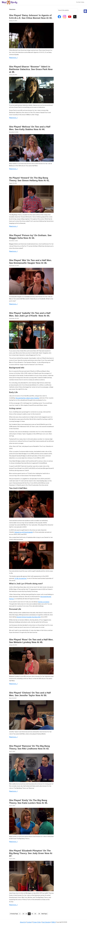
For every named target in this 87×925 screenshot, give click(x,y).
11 (27, 913)
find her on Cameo (43, 602)
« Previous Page (14, 914)
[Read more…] (13, 58)
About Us (23, 922)
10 (24, 913)
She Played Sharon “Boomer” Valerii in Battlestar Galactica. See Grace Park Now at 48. (31, 69)
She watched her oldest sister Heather (27, 398)
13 (33, 913)
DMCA (54, 922)
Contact (29, 922)
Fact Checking (46, 922)
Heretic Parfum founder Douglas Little (29, 617)
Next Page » (44, 914)
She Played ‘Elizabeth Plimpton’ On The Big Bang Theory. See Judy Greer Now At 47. (30, 853)
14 (36, 913)
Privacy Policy (37, 922)
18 (39, 913)
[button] (85, 11)
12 (30, 913)
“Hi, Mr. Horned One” (20, 578)
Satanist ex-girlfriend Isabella (24, 532)
